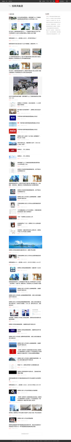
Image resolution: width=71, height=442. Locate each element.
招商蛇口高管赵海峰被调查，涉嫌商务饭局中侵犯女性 (22, 324)
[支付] (51, 1)
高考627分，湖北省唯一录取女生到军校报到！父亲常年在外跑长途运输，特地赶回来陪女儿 (54, 18)
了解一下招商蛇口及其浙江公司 (25, 216)
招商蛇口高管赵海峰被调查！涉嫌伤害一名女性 (29, 267)
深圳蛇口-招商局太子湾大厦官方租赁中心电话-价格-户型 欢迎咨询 (25, 412)
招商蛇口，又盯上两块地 (23, 149)
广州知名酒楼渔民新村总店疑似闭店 (52, 28)
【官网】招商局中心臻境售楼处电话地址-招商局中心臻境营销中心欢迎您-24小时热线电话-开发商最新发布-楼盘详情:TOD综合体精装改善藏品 (29, 351)
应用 (6, 1)
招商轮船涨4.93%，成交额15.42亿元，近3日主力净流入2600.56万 (25, 384)
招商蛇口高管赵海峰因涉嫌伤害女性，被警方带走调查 (22, 250)
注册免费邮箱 (62, 1)
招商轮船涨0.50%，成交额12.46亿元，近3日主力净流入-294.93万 (25, 262)
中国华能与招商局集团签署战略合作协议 (27, 116)
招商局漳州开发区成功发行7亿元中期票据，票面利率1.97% (23, 43)
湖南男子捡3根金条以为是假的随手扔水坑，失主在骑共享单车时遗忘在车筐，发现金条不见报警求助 (54, 22)
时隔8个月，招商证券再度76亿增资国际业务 (28, 365)
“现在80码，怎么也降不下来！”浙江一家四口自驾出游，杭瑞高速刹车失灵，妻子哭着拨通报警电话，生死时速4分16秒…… (54, 20)
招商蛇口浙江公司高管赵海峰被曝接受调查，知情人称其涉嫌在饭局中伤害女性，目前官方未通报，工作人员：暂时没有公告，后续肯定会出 (25, 303)
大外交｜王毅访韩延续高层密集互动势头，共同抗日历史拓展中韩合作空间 (54, 16)
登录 (57, 1)
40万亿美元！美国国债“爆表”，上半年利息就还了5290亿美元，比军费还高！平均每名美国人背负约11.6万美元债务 (54, 24)
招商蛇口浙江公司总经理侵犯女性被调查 (27, 390)
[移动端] (40, 1)
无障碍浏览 (10, 1)
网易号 (10, 40)
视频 (18, 125)
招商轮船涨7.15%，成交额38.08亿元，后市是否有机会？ (23, 38)
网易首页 (3, 1)
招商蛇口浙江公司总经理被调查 (25, 418)
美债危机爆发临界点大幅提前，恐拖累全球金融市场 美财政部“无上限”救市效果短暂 (54, 26)
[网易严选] (48, 1)
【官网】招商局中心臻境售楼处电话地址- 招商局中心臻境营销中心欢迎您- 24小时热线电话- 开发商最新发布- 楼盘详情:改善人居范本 (29, 398)
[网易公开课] (44, 1)
